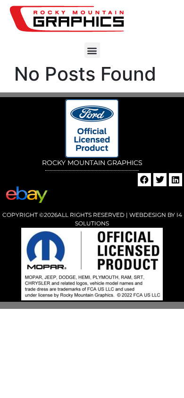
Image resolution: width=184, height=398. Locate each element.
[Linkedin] (175, 179)
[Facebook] (144, 179)
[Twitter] (160, 179)
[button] (92, 50)
